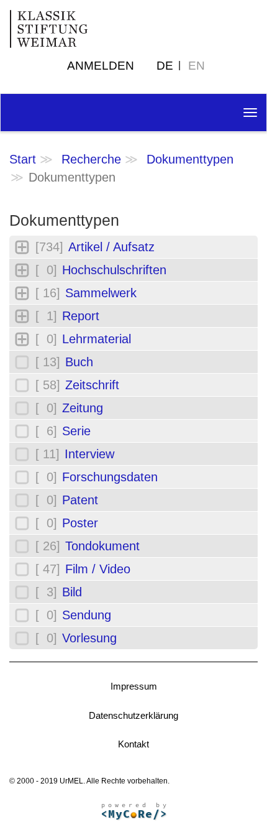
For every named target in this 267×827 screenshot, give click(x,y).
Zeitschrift (92, 385)
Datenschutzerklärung (133, 715)
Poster (80, 523)
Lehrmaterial (96, 339)
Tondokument (102, 546)
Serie (76, 431)
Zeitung (82, 408)
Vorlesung (89, 638)
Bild (72, 592)
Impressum (134, 686)
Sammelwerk (101, 293)
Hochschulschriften (114, 270)
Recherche (91, 159)
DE (164, 65)
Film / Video (97, 569)
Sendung (86, 615)
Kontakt (133, 744)
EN (196, 65)
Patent (80, 500)
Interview (89, 454)
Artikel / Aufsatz (111, 247)
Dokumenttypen (190, 159)
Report (80, 316)
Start (22, 159)
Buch (79, 362)
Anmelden (100, 65)
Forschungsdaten (110, 477)
